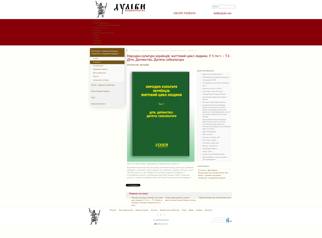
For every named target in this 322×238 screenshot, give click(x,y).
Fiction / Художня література (103, 85)
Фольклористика (99, 73)
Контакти (208, 210)
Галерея (199, 210)
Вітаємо (113, 210)
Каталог (154, 210)
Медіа (191, 210)
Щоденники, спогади (101, 80)
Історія (95, 58)
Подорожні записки (100, 69)
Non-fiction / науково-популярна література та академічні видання (104, 52)
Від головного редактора (109, 25)
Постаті (96, 76)
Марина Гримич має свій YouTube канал (215, 198)
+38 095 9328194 (184, 13)
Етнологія (96, 62)
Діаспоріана (212, 170)
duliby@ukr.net (222, 13)
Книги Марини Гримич (100, 91)
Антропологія (98, 66)
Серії (93, 97)
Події (184, 210)
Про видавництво (126, 210)
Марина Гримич (142, 210)
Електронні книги (98, 104)
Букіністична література (169, 210)
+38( (156, 220)
